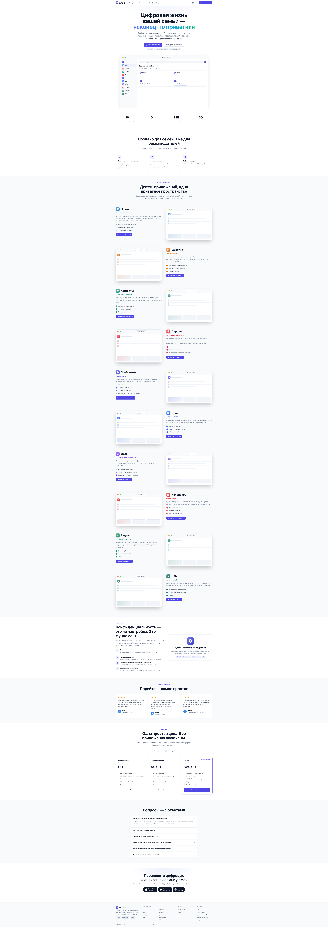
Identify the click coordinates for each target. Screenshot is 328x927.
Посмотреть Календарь (175, 518)
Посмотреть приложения (173, 45)
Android (126, 917)
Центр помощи (201, 912)
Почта (144, 909)
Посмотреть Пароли (174, 357)
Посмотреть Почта (123, 234)
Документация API (202, 915)
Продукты (132, 3)
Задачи (145, 920)
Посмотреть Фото (122, 479)
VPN (160, 920)
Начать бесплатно (205, 3)
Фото (144, 917)
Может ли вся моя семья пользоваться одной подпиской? (152, 842)
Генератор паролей (202, 917)
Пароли (161, 912)
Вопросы (158, 3)
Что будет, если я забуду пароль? (144, 830)
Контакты (145, 912)
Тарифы (151, 3)
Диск (160, 915)
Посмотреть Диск (173, 436)
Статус (199, 920)
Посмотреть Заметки (174, 275)
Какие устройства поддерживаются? (145, 836)
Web (133, 917)
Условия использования (144, 924)
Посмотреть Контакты (124, 316)
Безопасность (143, 3)
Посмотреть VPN (173, 599)
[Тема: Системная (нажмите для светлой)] (192, 2)
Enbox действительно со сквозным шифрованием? (150, 818)
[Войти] (196, 2)
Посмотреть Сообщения (124, 398)
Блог (198, 909)
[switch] (165, 751)
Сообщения (146, 915)
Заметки (161, 909)
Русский (208, 924)
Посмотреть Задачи (123, 561)
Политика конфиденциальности (162, 924)
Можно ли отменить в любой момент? (146, 855)
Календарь (162, 917)
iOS (119, 917)
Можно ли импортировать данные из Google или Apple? (152, 848)
